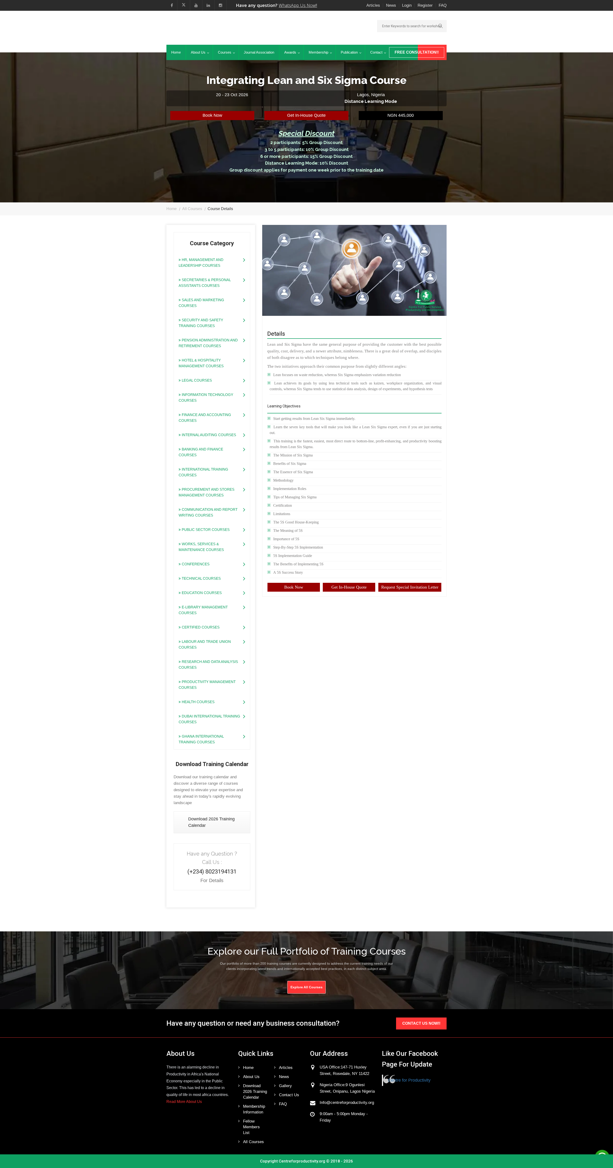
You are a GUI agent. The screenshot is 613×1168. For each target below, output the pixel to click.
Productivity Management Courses (207, 685)
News (391, 5)
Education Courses (201, 593)
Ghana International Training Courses (201, 739)
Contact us (289, 1095)
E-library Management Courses (203, 610)
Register (425, 5)
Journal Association (259, 52)
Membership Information (254, 1109)
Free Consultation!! (417, 52)
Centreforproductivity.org (302, 1161)
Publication (349, 52)
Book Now (212, 115)
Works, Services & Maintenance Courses (201, 547)
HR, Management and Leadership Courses (201, 262)
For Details (211, 880)
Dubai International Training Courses (209, 719)
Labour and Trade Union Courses (205, 644)
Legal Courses (196, 380)
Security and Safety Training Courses (201, 323)
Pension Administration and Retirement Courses (208, 343)
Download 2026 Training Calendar (211, 822)
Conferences (195, 564)
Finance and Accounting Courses (205, 418)
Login (407, 5)
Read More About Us (184, 1102)
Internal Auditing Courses (208, 435)
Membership (318, 52)
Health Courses (198, 702)
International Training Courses (203, 472)
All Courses (192, 209)
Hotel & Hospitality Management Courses (201, 363)
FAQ (443, 5)
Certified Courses (200, 627)
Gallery (285, 1086)
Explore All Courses (306, 987)
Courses (224, 52)
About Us (198, 52)
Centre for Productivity (409, 1080)
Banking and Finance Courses (201, 452)
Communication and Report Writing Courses (208, 512)
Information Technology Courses (206, 397)
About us (251, 1076)
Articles (373, 5)
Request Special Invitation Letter (409, 587)
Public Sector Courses (205, 530)
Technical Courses (201, 578)
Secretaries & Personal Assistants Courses (205, 283)
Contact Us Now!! (421, 1023)
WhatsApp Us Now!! (298, 5)
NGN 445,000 (400, 115)
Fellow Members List (251, 1127)
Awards (290, 52)
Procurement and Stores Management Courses (206, 492)
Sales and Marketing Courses (201, 303)
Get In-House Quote (306, 115)
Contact (376, 52)
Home (176, 52)
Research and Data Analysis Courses (208, 664)
